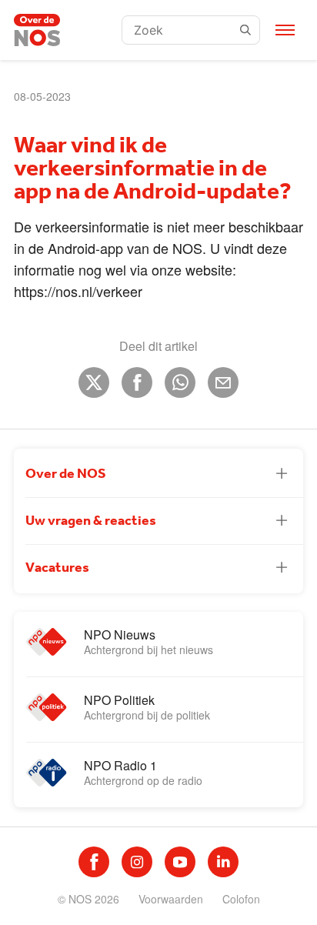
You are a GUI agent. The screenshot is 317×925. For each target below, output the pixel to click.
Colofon (241, 899)
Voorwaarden (170, 899)
